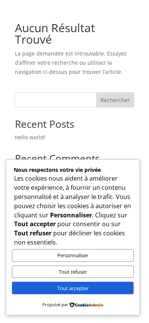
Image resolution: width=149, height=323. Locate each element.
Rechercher (115, 100)
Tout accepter (73, 288)
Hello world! (30, 137)
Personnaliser (72, 255)
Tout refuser (73, 271)
